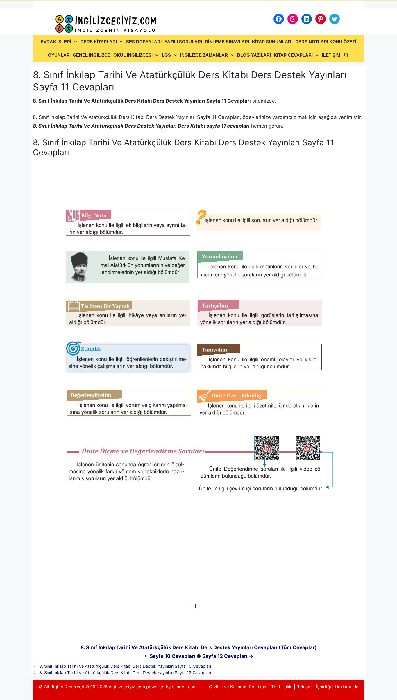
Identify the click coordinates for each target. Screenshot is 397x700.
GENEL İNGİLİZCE (91, 55)
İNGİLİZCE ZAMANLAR (204, 55)
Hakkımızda (346, 687)
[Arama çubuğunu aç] (346, 55)
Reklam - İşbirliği (314, 687)
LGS (166, 55)
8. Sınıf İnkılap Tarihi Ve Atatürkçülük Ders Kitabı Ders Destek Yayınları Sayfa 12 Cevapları (125, 672)
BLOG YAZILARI (254, 55)
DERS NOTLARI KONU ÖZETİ (325, 41)
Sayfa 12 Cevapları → (227, 656)
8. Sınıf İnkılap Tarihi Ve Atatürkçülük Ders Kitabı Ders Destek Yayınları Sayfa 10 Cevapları (125, 666)
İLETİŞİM (331, 55)
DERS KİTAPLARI (99, 41)
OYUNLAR (59, 55)
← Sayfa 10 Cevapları (169, 656)
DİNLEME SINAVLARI (227, 41)
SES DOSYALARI (144, 41)
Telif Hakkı (282, 687)
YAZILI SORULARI (183, 41)
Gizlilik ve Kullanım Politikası (238, 687)
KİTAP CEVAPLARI (293, 55)
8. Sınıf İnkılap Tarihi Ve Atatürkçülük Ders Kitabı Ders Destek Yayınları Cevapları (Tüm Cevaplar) (199, 647)
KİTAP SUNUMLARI (272, 41)
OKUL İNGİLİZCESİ (133, 55)
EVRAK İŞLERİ (56, 41)
